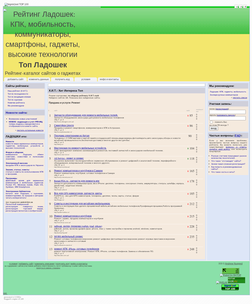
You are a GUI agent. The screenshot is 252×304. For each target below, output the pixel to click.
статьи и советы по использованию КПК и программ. (25, 172)
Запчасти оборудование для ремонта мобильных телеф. (86, 115)
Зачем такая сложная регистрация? (228, 164)
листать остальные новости (30, 130)
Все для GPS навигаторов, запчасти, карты (78, 193)
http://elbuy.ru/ (58, 144)
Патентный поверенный (17, 204)
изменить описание (44, 263)
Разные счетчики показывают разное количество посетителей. (229, 157)
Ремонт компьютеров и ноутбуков (73, 215)
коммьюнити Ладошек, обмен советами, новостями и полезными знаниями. (25, 155)
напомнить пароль (226, 115)
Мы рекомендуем (16, 106)
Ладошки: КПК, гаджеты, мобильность (228, 92)
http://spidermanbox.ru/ (61, 212)
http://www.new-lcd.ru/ (61, 155)
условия (85, 79)
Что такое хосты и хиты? (223, 172)
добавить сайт (15, 79)
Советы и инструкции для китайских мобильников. (82, 203)
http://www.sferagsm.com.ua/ (64, 122)
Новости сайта (16, 112)
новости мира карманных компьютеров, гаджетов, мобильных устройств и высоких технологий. (25, 144)
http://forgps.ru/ (59, 200)
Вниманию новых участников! (23, 119)
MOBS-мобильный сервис (68, 236)
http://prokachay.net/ (60, 233)
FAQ (237, 135)
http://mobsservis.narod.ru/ (63, 245)
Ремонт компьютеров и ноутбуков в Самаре (78, 170)
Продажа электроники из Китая (71, 135)
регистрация (222, 109)
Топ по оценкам (15, 100)
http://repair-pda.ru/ (60, 190)
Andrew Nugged (234, 263)
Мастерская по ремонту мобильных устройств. (80, 147)
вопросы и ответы (236, 147)
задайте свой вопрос (219, 149)
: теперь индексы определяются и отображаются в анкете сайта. (26, 124)
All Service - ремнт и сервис (69, 158)
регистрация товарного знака (24, 206)
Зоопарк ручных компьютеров (224, 95)
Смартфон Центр (64, 125)
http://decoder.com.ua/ (61, 255)
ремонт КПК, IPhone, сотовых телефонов (76, 248)
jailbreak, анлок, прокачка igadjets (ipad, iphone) (78, 226)
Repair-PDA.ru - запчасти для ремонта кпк (76, 180)
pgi (5, 293)
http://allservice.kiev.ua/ (61, 167)
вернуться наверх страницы (48, 268)
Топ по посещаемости (18, 94)
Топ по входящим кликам (19, 97)
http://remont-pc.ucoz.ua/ (62, 222)
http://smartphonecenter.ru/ (63, 132)
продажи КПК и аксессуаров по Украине (25, 164)
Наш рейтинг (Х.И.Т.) (17, 91)
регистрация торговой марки (24, 209)
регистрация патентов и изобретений (24, 211)
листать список (240, 97)
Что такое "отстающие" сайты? (226, 161)
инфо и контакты (109, 79)
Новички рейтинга (16, 103)
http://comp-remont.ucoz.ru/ (63, 177)
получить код (62, 79)
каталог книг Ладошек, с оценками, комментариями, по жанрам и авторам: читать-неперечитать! (25, 194)
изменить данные (39, 79)
